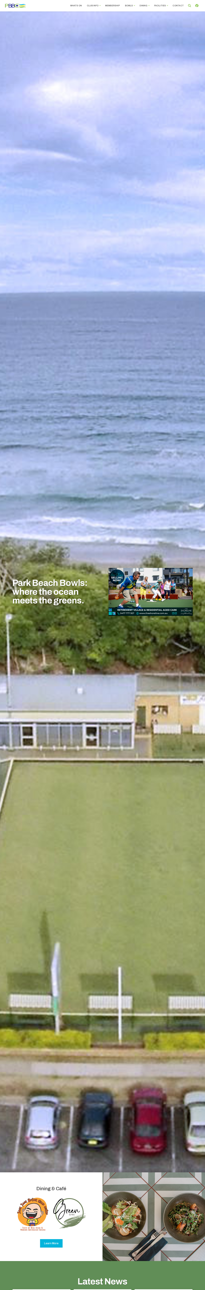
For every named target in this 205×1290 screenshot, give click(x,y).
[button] (189, 5)
